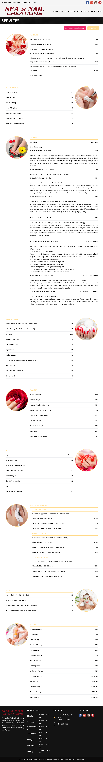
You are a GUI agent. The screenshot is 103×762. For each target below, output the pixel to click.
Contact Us (96, 11)
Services (71, 11)
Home (55, 11)
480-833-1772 (63, 724)
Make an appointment (75, 28)
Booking (79, 11)
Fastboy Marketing (61, 759)
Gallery (87, 11)
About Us (63, 11)
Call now (94, 28)
